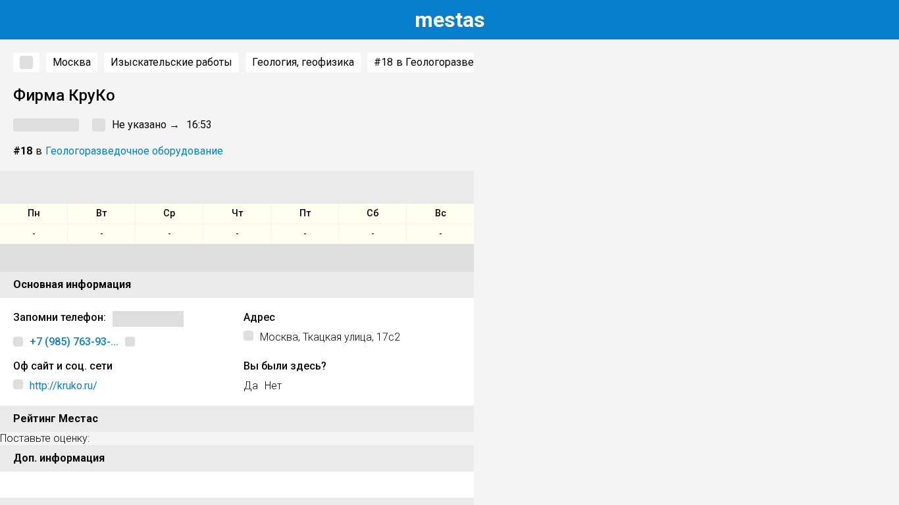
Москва (72, 62)
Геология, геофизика (303, 62)
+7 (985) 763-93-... (74, 342)
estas (450, 19)
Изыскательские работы (171, 62)
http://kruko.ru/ (63, 385)
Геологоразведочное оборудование (134, 151)
